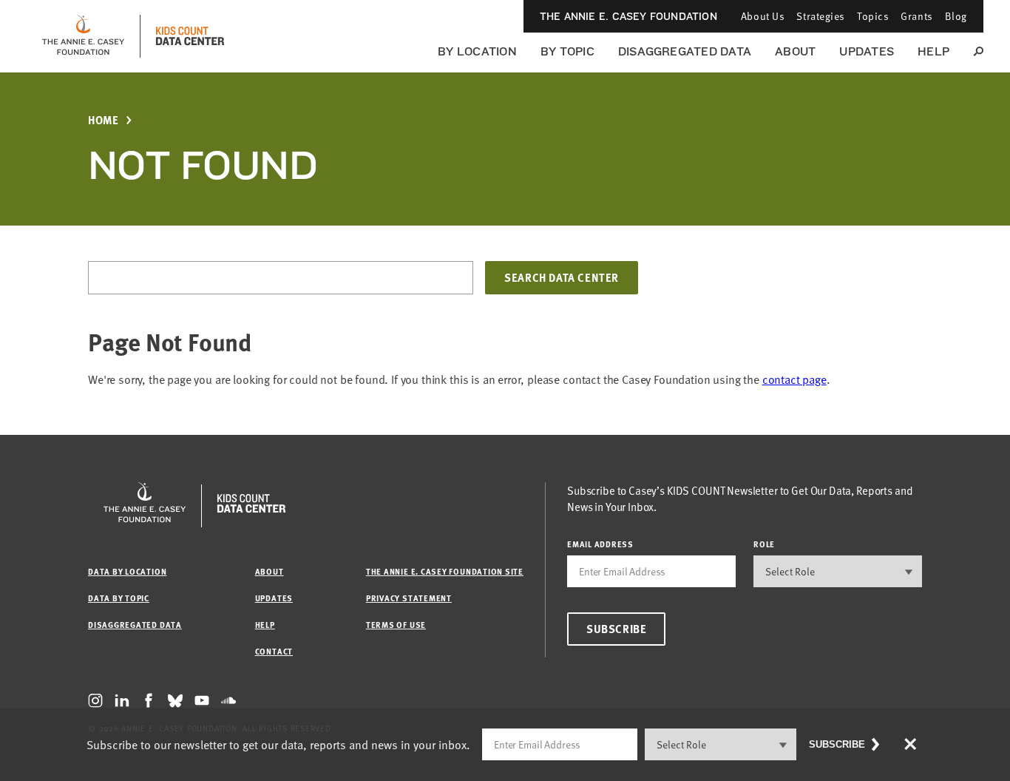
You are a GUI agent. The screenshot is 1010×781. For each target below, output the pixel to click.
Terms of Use (396, 624)
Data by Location (127, 571)
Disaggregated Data (684, 51)
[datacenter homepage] (190, 36)
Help (933, 51)
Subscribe (616, 629)
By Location (477, 51)
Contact (274, 651)
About (795, 51)
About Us (762, 16)
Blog (956, 16)
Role (764, 544)
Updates (866, 51)
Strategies (820, 16)
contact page (794, 379)
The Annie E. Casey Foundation (628, 16)
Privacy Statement (409, 598)
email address (600, 544)
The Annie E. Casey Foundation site (444, 571)
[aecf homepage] (83, 36)
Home (103, 120)
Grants (916, 16)
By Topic (567, 51)
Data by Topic (118, 598)
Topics (873, 16)
